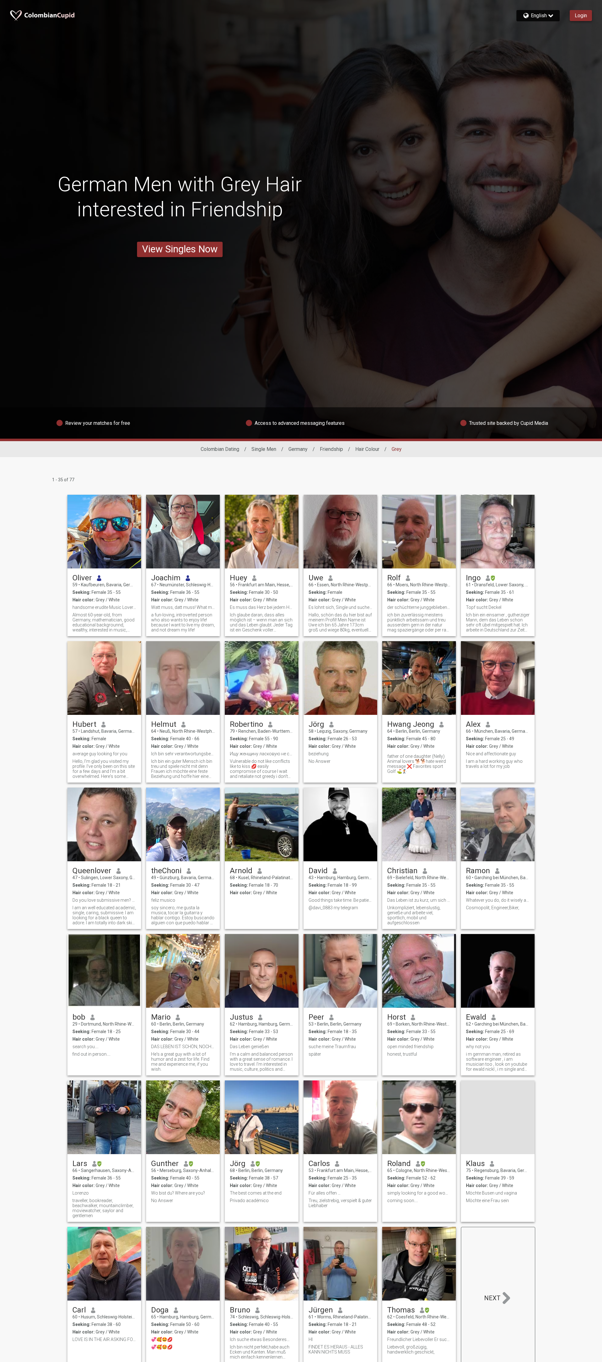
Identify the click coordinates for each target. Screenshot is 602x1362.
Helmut (163, 724)
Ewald (476, 1017)
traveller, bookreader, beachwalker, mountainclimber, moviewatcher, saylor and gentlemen (103, 1208)
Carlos (319, 1163)
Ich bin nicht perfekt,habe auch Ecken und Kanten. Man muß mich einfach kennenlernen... (259, 1351)
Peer (316, 1017)
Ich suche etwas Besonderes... (259, 1339)
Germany (298, 449)
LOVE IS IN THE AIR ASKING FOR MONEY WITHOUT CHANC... (104, 1339)
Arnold (241, 870)
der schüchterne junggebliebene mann (419, 607)
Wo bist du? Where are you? (178, 1193)
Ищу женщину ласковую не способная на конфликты (261, 753)
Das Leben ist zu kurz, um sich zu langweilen (419, 900)
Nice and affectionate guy (491, 753)
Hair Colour (367, 449)
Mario (161, 1017)
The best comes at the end (256, 1193)
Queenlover (91, 870)
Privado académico (249, 1200)
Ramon (478, 870)
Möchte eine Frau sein (487, 1200)
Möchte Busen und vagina (491, 1193)
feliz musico (163, 900)
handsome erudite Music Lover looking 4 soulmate (104, 607)
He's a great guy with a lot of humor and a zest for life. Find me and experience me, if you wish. (180, 1062)
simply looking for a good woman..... (419, 1193)
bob (78, 1017)
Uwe (316, 577)
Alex (473, 724)
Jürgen (321, 1310)
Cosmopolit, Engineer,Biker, (492, 907)
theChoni (166, 870)
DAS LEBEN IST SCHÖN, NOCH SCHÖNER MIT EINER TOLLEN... (183, 1046)
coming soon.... (402, 1200)
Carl (79, 1310)
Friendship (331, 449)
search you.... (85, 1046)
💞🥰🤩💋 (161, 1339)
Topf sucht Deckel (483, 607)
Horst (396, 1017)
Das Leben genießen (249, 1046)
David (318, 870)
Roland (399, 1163)
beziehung (319, 753)
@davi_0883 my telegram (333, 907)
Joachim (166, 577)
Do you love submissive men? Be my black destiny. (104, 900)
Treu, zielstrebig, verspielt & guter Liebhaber (340, 1203)
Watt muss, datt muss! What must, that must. (183, 607)
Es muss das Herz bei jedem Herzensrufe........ (261, 607)
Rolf (394, 577)
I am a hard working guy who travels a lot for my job (494, 764)
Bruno (240, 1310)
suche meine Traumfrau (332, 1046)
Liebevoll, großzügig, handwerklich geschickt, (411, 1349)
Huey (238, 577)
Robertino (246, 724)
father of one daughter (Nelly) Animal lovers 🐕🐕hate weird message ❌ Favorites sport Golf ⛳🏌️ (416, 764)
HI (311, 1339)
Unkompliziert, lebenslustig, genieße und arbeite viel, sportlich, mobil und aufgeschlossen (414, 915)
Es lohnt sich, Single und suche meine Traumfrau (340, 607)
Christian (402, 870)
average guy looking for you (99, 753)
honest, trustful (402, 1054)
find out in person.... (91, 1054)
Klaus (475, 1163)
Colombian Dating (220, 449)
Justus (241, 1017)
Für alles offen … (325, 1193)
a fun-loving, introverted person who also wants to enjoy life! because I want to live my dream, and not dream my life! (183, 622)
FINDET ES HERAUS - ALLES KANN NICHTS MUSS (336, 1349)
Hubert (84, 724)
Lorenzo (80, 1193)
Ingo (473, 577)
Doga (160, 1310)
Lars (79, 1163)
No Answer (319, 761)
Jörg (316, 724)
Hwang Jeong (410, 724)
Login (581, 15)
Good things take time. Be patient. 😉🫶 (340, 900)
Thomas (401, 1310)
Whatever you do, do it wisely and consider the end (498, 900)
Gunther (165, 1163)
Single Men (263, 449)
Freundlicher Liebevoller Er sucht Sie (419, 1339)
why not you (478, 1046)
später (315, 1054)
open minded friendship (410, 1046)
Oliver (82, 577)
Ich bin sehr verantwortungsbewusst (183, 753)
